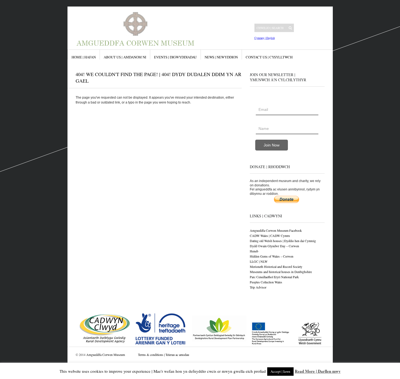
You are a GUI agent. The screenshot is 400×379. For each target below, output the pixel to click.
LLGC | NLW (258, 261)
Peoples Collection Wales (266, 282)
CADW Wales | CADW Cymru (270, 235)
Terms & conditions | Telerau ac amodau (163, 354)
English (270, 38)
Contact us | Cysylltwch (269, 57)
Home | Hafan (84, 57)
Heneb (254, 251)
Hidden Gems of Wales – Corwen (271, 256)
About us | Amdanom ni (125, 57)
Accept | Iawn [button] (280, 371)
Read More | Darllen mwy (318, 371)
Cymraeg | (260, 38)
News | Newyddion (221, 57)
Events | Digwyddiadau (175, 57)
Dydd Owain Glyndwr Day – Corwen (274, 246)
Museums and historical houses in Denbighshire (281, 272)
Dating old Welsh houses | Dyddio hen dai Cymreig (283, 241)
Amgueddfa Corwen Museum (105, 354)
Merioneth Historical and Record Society (276, 266)
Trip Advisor (258, 287)
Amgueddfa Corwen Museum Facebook (276, 230)
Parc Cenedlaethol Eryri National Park (274, 277)
